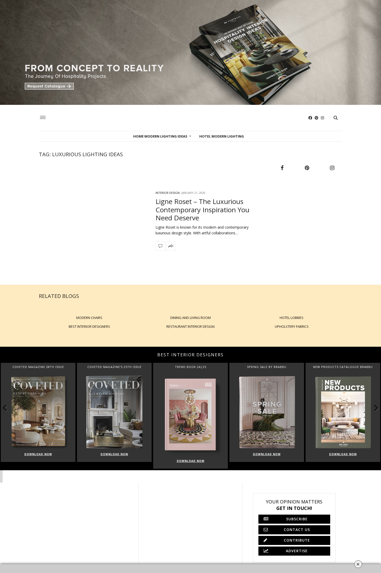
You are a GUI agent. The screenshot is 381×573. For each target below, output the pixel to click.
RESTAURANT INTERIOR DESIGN (190, 326)
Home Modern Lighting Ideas (160, 136)
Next (373, 408)
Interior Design (168, 193)
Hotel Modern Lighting (221, 136)
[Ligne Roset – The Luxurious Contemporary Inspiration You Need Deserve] (93, 219)
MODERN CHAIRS (89, 317)
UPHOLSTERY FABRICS (292, 326)
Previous (8, 408)
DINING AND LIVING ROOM (190, 317)
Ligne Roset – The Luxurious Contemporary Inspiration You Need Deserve (202, 209)
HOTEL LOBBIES (292, 317)
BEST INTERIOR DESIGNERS (89, 326)
